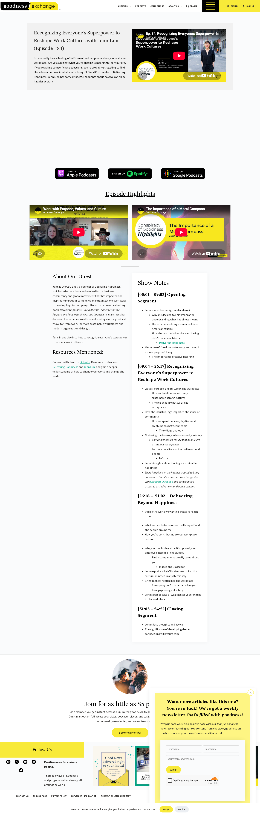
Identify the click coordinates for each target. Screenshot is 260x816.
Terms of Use (40, 796)
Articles (123, 6)
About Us (174, 6)
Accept (166, 809)
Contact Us (22, 796)
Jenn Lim (89, 367)
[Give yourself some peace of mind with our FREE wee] (113, 766)
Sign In (234, 6)
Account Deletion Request (116, 796)
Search (194, 6)
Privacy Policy (59, 796)
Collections (157, 6)
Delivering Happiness (65, 367)
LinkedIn (85, 362)
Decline (181, 809)
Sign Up (250, 6)
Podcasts (140, 6)
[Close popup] (250, 692)
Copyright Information (84, 796)
